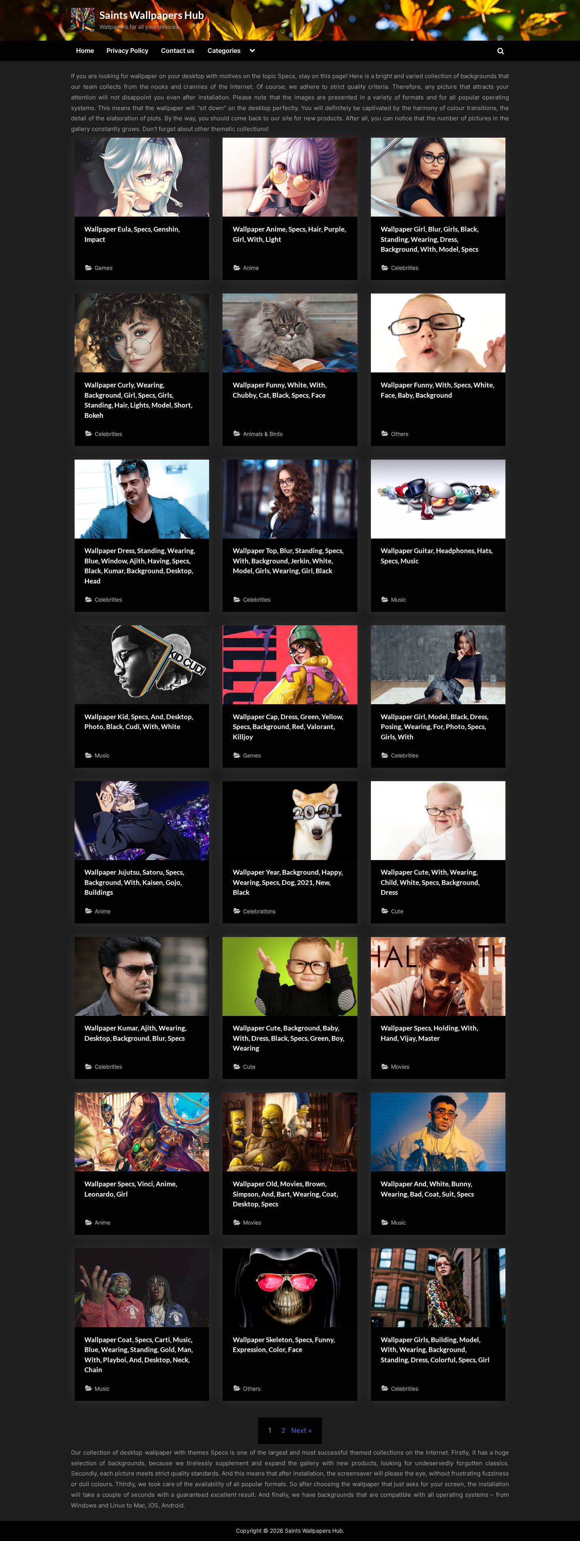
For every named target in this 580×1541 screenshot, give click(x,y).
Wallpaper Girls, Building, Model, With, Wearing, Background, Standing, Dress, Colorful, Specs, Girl (435, 1349)
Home (85, 50)
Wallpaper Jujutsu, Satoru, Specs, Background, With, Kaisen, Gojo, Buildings (134, 882)
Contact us (178, 50)
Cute (397, 911)
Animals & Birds (263, 433)
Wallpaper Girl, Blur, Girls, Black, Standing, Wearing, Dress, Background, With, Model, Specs (430, 239)
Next (298, 1430)
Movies (400, 1066)
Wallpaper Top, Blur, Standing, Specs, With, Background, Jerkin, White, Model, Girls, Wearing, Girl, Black (288, 560)
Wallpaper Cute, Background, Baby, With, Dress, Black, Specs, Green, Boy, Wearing (288, 1038)
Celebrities (404, 267)
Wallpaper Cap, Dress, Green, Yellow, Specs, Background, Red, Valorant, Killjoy (288, 727)
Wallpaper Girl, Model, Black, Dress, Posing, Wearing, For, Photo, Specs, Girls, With (434, 727)
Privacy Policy (127, 50)
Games (103, 267)
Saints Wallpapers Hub (151, 15)
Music (398, 599)
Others (399, 433)
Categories (224, 50)
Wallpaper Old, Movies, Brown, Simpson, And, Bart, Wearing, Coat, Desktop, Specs (285, 1194)
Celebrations (259, 911)
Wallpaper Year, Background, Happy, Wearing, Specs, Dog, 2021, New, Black (288, 882)
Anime (251, 267)
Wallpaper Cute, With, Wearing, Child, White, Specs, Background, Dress (430, 882)
